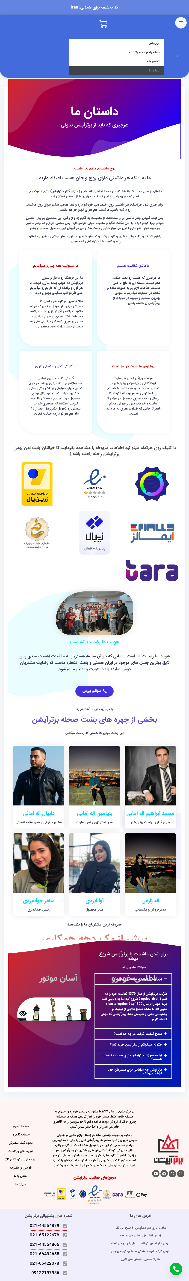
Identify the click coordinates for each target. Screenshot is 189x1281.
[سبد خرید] (103, 24)
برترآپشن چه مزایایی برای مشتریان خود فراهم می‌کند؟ (135, 1071)
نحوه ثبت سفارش (21, 1142)
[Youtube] (155, 1173)
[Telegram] (164, 1173)
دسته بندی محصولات (146, 52)
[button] (133, 1034)
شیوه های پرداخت (20, 1151)
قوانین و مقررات (21, 1167)
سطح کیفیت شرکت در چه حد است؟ (138, 1033)
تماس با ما (152, 61)
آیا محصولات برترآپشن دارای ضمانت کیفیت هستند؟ (132, 1057)
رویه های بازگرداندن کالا (20, 1159)
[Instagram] (180, 1173)
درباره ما (154, 70)
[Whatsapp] (172, 1173)
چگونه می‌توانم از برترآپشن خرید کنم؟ (136, 1044)
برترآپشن (153, 43)
